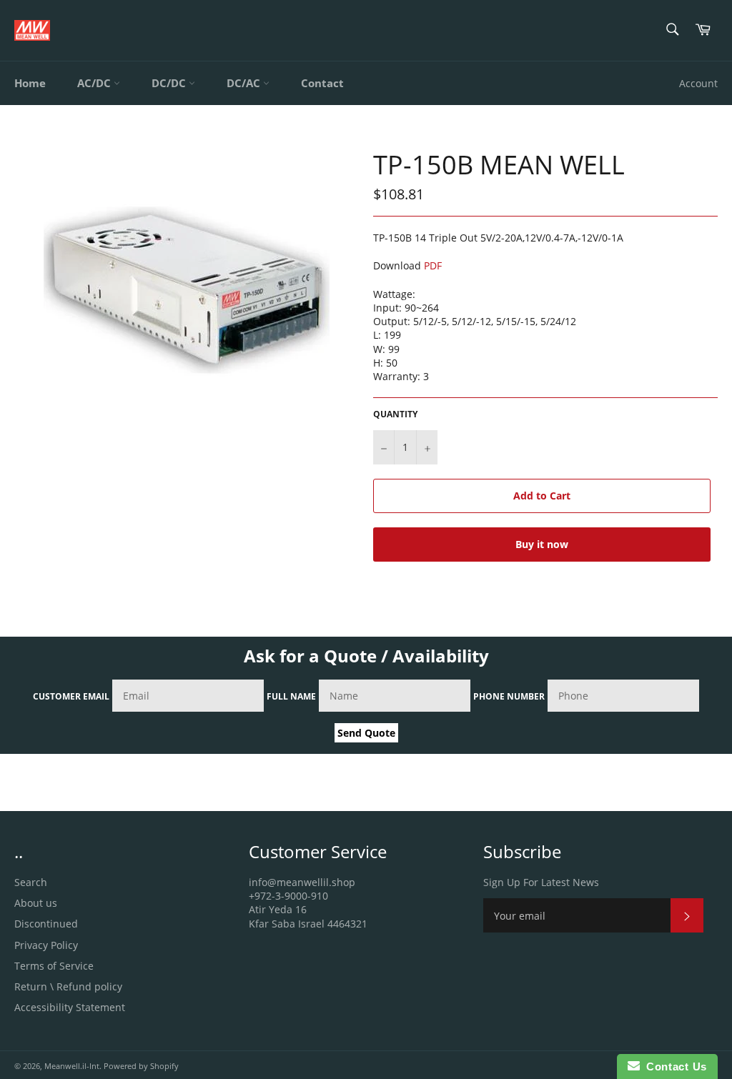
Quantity (395, 414)
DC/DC (170, 83)
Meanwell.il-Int (71, 1065)
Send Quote (366, 733)
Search (30, 882)
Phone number (509, 696)
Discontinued (46, 923)
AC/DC (95, 83)
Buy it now (541, 544)
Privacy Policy (46, 945)
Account (698, 83)
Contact (322, 83)
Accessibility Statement (69, 1007)
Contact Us (673, 1066)
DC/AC (245, 83)
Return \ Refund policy (68, 986)
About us (35, 903)
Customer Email (71, 696)
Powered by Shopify (141, 1065)
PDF (433, 265)
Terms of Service (54, 966)
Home (30, 83)
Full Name (291, 696)
